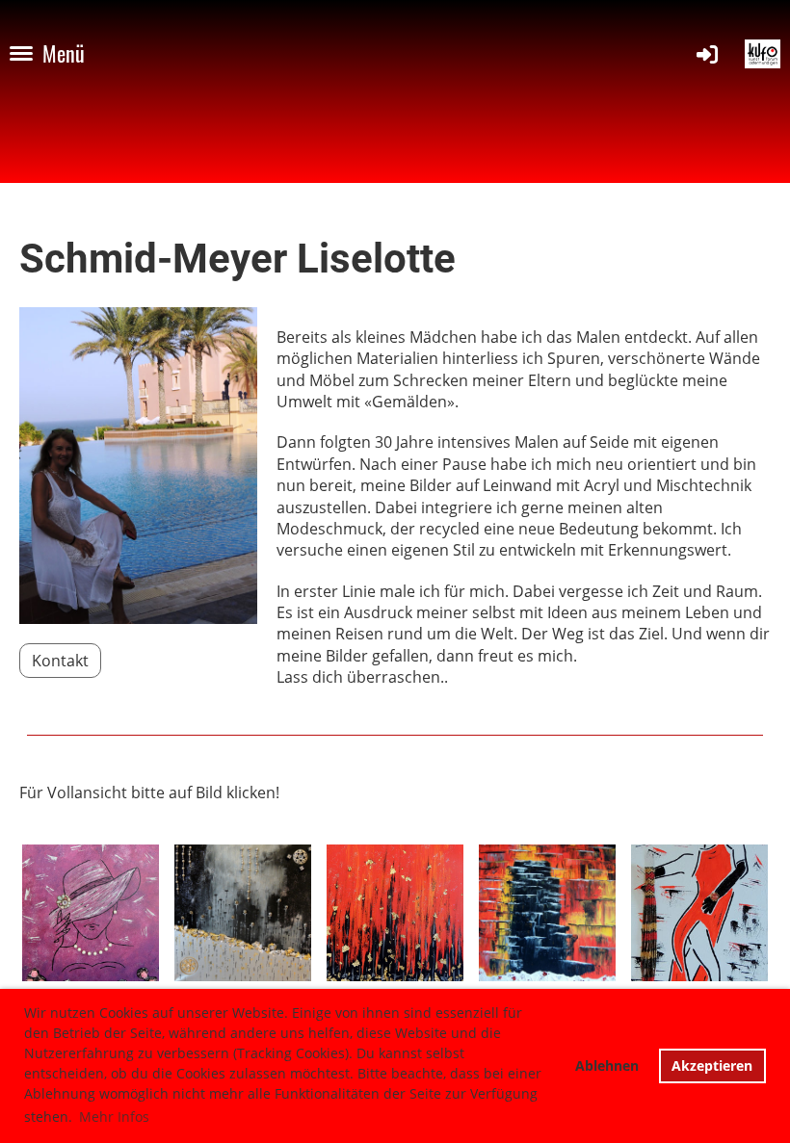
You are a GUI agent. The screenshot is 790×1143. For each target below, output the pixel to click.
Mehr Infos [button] (114, 1116)
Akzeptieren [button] (712, 1065)
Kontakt (60, 660)
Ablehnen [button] (607, 1065)
